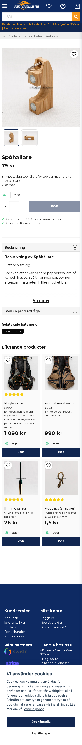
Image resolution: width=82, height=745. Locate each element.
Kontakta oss (14, 636)
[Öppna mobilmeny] (4, 6)
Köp (21, 452)
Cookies (10, 627)
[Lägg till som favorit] (48, 6)
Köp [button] (21, 541)
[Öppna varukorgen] (77, 6)
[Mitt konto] (63, 6)
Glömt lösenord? (53, 627)
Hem (4, 35)
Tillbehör (16, 35)
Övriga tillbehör (33, 35)
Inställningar (41, 733)
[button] (74, 54)
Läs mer (9, 185)
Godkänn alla (41, 721)
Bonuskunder (14, 632)
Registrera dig (51, 623)
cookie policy (34, 709)
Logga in (47, 618)
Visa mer (41, 300)
